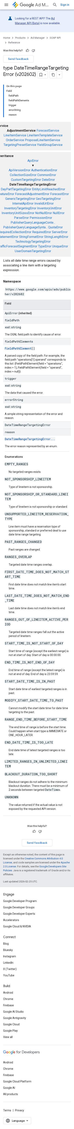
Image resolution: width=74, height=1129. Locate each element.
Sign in (64, 4)
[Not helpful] (33, 51)
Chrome (8, 999)
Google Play (10, 1030)
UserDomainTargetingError (33, 251)
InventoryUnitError (49, 208)
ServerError (59, 232)
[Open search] (54, 4)
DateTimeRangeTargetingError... (30, 439)
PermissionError (41, 218)
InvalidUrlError (44, 203)
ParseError (21, 218)
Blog (6, 943)
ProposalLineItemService (42, 140)
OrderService (15, 140)
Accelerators (11, 920)
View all (8, 1037)
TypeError (44, 246)
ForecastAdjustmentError (32, 194)
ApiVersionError (19, 170)
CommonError (46, 175)
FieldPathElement (18, 348)
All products (10, 1094)
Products (20, 37)
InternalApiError (23, 203)
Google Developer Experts (19, 913)
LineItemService (15, 135)
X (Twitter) (10, 969)
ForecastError (59, 194)
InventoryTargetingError (20, 208)
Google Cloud (11, 1024)
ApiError (32, 161)
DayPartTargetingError (16, 189)
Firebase (8, 1005)
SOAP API (55, 37)
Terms (7, 1110)
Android (8, 992)
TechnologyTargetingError (33, 241)
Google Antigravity (14, 1018)
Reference (14, 42)
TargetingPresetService (20, 145)
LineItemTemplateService (45, 135)
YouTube (8, 975)
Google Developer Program (20, 901)
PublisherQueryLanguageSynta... (25, 227)
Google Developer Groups (19, 907)
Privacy (19, 1110)
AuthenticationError (44, 170)
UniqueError (60, 246)
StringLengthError (56, 237)
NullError (59, 213)
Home (6, 37)
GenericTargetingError (20, 199)
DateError (48, 180)
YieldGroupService (50, 145)
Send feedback (18, 59)
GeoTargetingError (48, 199)
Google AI (9, 1087)
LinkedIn (8, 962)
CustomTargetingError (26, 180)
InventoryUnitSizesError (18, 213)
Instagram (9, 956)
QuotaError (55, 227)
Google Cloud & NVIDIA (17, 926)
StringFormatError (31, 237)
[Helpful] (27, 51)
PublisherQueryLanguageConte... (33, 222)
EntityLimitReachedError (48, 189)
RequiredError (41, 232)
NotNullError (43, 213)
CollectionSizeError (23, 175)
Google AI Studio (13, 1011)
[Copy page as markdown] (53, 74)
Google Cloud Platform (17, 1081)
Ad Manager (42, 5)
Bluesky (8, 950)
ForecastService (48, 130)
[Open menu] (6, 5)
